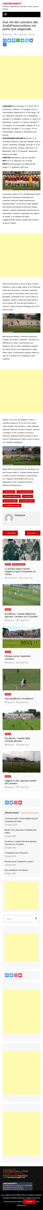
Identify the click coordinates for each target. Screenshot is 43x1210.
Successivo (31, 533)
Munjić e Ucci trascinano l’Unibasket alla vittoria (20, 831)
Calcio (33, 34)
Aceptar (29, 1202)
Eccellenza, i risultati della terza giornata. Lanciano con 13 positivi (21, 843)
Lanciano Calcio (27, 501)
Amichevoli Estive (26, 492)
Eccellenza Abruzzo (12, 496)
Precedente (11, 533)
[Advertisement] (21, 77)
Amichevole (10, 492)
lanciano (28, 496)
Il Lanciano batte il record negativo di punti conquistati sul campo (20, 571)
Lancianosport (12, 3)
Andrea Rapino (12, 578)
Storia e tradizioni (18, 564)
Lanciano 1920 (11, 501)
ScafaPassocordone (13, 505)
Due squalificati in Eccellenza (19, 698)
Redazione (8, 34)
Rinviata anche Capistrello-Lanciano (19, 862)
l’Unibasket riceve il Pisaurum (16, 853)
